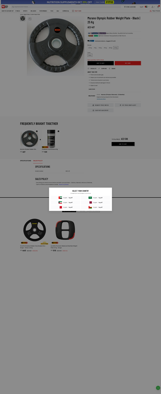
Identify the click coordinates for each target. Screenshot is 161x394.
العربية (70, 198)
